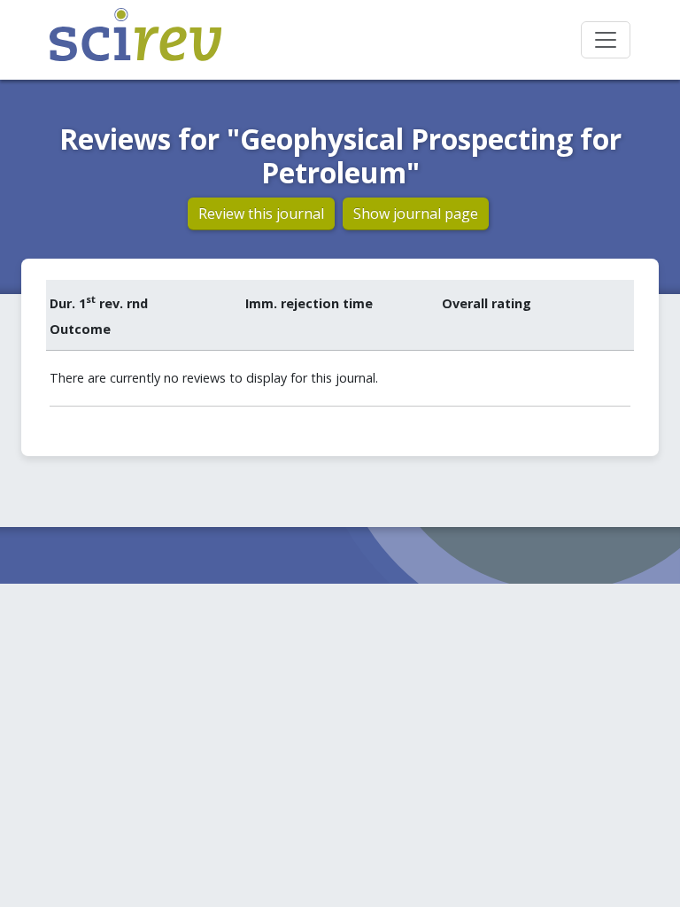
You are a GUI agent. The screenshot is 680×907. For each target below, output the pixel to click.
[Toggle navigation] (605, 39)
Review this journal (261, 213)
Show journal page (415, 213)
